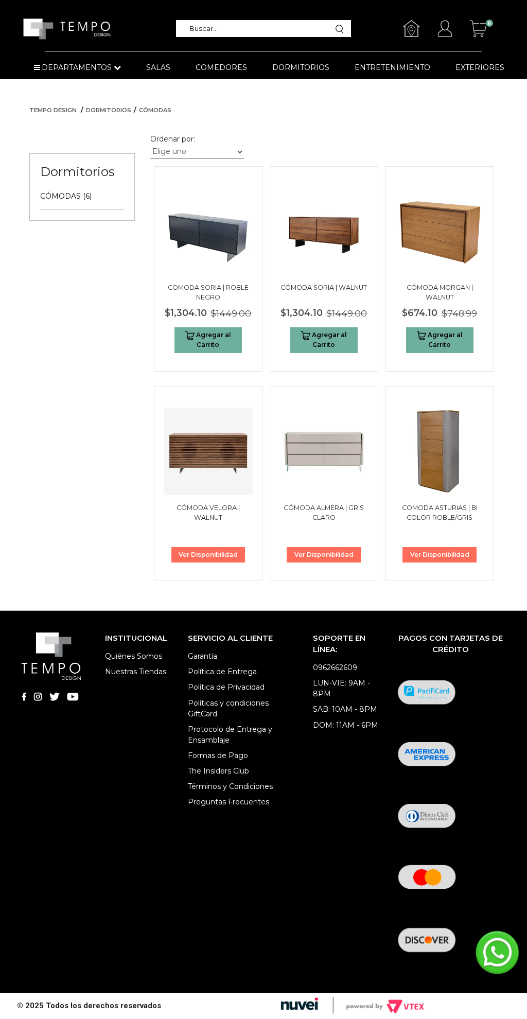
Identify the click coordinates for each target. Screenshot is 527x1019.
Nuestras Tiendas (135, 671)
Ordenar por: (172, 139)
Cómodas (155, 110)
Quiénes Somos (133, 656)
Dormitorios (108, 110)
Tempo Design (53, 110)
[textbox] (260, 28)
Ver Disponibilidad (208, 554)
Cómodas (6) (66, 196)
